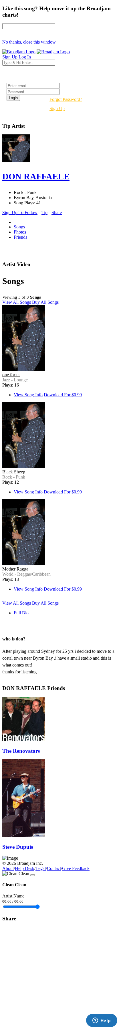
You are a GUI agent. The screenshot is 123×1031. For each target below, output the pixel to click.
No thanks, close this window (29, 42)
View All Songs (16, 302)
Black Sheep (13, 471)
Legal (40, 868)
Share (56, 212)
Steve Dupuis (17, 847)
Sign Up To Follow (19, 212)
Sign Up (57, 108)
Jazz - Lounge (15, 379)
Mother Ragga (15, 569)
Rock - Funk (13, 477)
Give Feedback (76, 868)
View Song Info (28, 394)
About (8, 868)
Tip (44, 212)
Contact (54, 868)
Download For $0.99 (63, 394)
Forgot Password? (65, 99)
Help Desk (24, 868)
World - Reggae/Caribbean (26, 574)
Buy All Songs (45, 302)
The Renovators (21, 751)
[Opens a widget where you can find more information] (101, 1021)
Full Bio (21, 612)
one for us (11, 374)
